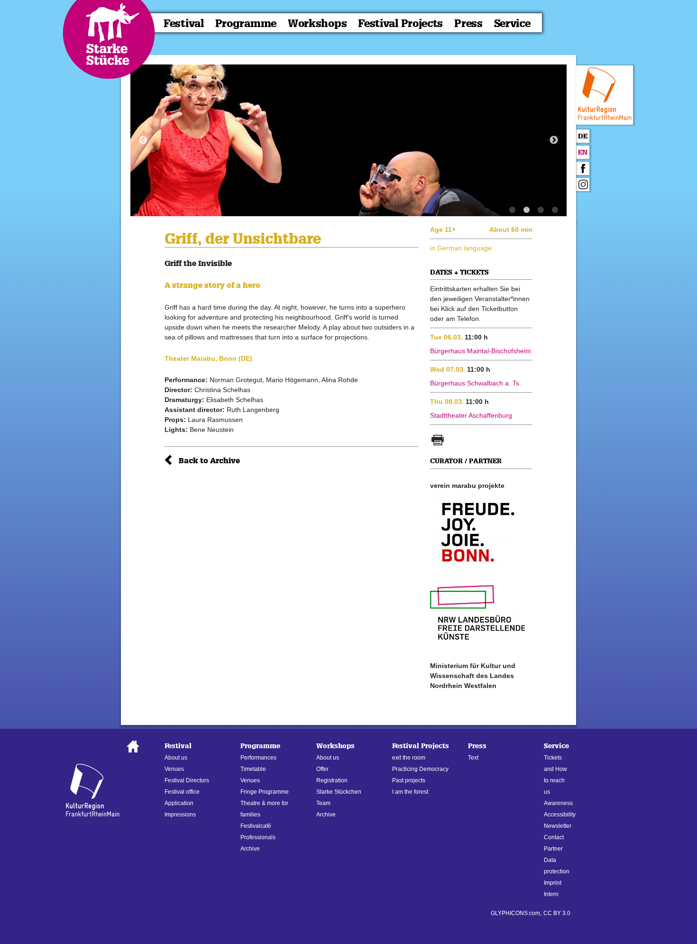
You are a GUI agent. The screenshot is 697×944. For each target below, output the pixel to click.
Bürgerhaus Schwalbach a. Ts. (475, 383)
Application (179, 803)
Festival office (182, 791)
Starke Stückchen (338, 791)
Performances (258, 757)
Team (323, 803)
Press (468, 23)
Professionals (257, 837)
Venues (174, 769)
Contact (554, 837)
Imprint (552, 883)
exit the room (408, 757)
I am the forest (410, 791)
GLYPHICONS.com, (516, 913)
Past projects (408, 780)
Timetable (253, 769)
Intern (551, 894)
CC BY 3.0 (556, 913)
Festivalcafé (255, 826)
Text (473, 757)
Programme (245, 23)
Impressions (180, 814)
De (582, 136)
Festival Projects (400, 23)
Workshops (317, 23)
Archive (250, 848)
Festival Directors (187, 780)
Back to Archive (209, 460)
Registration (332, 780)
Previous (143, 140)
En (582, 152)
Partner (553, 848)
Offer (322, 769)
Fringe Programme (264, 791)
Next (554, 140)
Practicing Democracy (420, 769)
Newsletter (557, 826)
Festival (184, 23)
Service (512, 23)
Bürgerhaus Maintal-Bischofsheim (480, 351)
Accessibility (560, 814)
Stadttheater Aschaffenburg (471, 415)
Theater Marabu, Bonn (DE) (208, 358)
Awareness (558, 803)
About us (176, 757)
